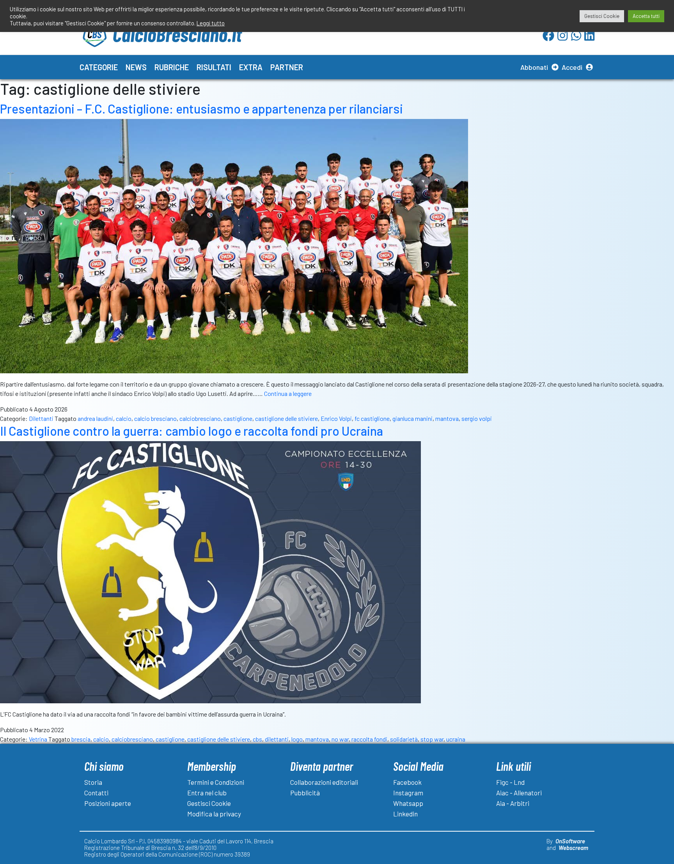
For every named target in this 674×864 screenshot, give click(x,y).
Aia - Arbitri (512, 803)
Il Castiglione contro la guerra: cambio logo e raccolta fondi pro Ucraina (191, 430)
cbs (257, 739)
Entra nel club (207, 793)
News (136, 67)
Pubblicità (305, 793)
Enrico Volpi (336, 418)
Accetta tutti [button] (646, 16)
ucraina (455, 739)
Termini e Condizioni (215, 782)
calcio (123, 418)
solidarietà (404, 739)
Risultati (214, 67)
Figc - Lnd (510, 782)
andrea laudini (95, 418)
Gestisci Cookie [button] (601, 16)
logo (297, 739)
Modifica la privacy (214, 814)
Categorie (99, 67)
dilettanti (277, 739)
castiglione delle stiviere (286, 418)
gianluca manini (412, 418)
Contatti (96, 793)
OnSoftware (570, 840)
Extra (251, 67)
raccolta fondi (369, 739)
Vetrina (38, 739)
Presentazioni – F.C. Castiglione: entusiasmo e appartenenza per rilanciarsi (201, 108)
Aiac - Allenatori (519, 793)
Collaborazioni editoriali (324, 782)
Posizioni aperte (107, 803)
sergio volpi (476, 418)
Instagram (408, 793)
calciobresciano (200, 418)
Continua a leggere (288, 393)
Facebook (407, 782)
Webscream (573, 847)
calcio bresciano (155, 418)
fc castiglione (372, 418)
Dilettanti (41, 418)
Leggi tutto (211, 23)
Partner (286, 67)
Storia (93, 782)
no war (340, 739)
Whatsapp (408, 803)
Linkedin (405, 814)
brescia (80, 739)
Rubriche (171, 67)
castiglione (237, 418)
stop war (431, 739)
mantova (447, 418)
